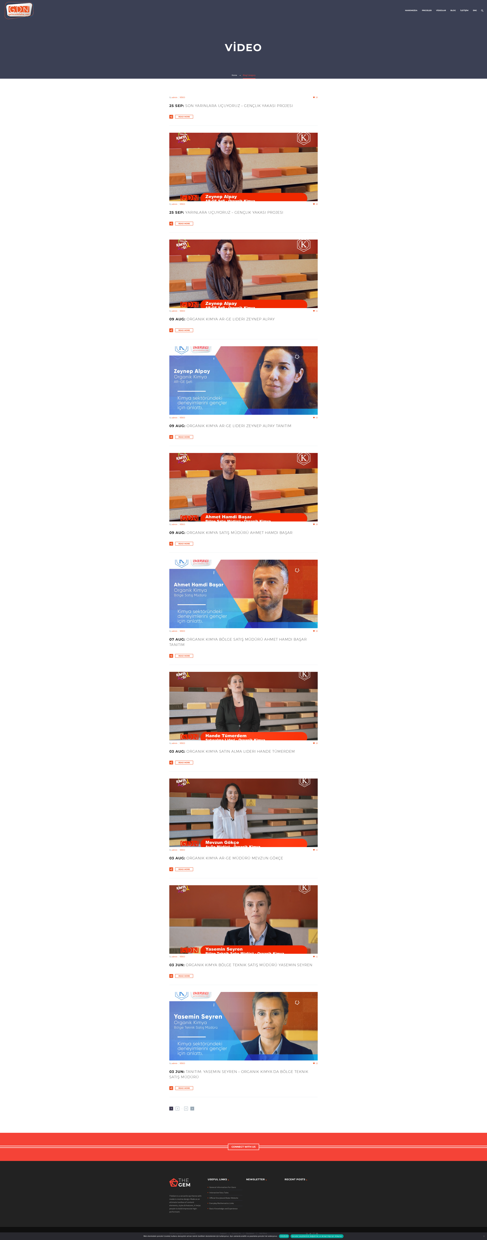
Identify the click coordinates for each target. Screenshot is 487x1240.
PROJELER (427, 10)
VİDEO (182, 97)
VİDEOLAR (441, 10)
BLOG (453, 10)
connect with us (243, 1146)
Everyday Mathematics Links (221, 1203)
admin (174, 97)
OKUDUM (284, 1236)
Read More (184, 117)
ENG (475, 10)
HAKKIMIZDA (411, 10)
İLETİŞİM (464, 10)
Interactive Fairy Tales (219, 1192)
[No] (484, 1236)
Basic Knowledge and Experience (223, 1208)
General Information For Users (222, 1187)
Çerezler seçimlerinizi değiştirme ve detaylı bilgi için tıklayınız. (317, 1236)
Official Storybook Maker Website (223, 1198)
